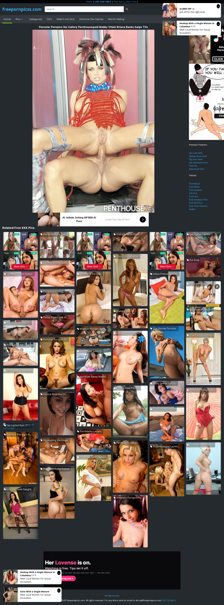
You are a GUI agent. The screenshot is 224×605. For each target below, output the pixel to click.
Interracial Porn (196, 169)
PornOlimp (194, 186)
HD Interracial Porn (198, 162)
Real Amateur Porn (198, 199)
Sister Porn (130, 1)
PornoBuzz (194, 183)
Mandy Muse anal (197, 156)
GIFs (49, 19)
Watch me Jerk (66, 19)
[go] (127, 9)
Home (89, 1)
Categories (35, 19)
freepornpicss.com (22, 9)
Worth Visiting (116, 19)
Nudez (192, 209)
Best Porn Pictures (198, 206)
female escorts (112, 595)
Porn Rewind (195, 190)
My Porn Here (196, 159)
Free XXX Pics (195, 202)
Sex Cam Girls (196, 153)
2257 (164, 600)
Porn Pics (193, 196)
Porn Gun (118, 1)
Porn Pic (193, 165)
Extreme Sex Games (91, 19)
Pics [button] (18, 19)
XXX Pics (193, 193)
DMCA (172, 600)
